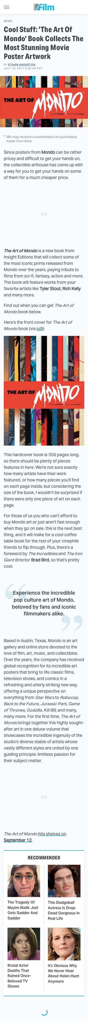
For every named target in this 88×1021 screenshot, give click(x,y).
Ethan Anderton (21, 64)
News (8, 21)
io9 (40, 328)
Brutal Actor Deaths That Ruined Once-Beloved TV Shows (19, 976)
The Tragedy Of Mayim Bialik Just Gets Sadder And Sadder (23, 910)
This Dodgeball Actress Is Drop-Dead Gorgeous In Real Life (64, 910)
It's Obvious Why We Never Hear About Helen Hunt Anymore (63, 973)
